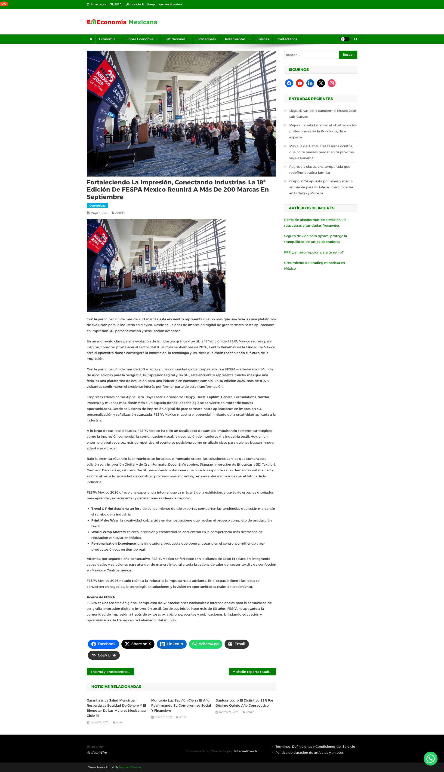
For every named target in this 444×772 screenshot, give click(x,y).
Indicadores (206, 39)
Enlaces (263, 39)
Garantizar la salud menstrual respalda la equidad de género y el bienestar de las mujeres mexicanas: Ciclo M (116, 708)
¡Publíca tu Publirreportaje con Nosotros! (154, 4)
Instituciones (175, 39)
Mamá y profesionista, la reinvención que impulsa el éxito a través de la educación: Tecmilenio (113, 672)
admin (120, 213)
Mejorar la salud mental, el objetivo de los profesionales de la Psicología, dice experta (323, 131)
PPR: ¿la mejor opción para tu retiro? (313, 252)
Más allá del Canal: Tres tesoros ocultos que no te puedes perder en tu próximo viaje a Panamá (321, 152)
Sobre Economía (140, 39)
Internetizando (246, 751)
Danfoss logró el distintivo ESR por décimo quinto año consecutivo (244, 703)
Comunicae (97, 205)
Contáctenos (287, 39)
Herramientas (234, 39)
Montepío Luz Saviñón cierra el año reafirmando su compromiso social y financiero (181, 705)
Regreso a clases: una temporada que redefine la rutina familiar (319, 170)
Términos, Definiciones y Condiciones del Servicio (315, 747)
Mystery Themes (130, 767)
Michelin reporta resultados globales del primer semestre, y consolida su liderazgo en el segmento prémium (254, 672)
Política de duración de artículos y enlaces (309, 753)
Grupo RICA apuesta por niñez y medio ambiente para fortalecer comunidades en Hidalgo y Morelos (321, 187)
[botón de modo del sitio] (345, 39)
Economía (107, 39)
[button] (431, 759)
